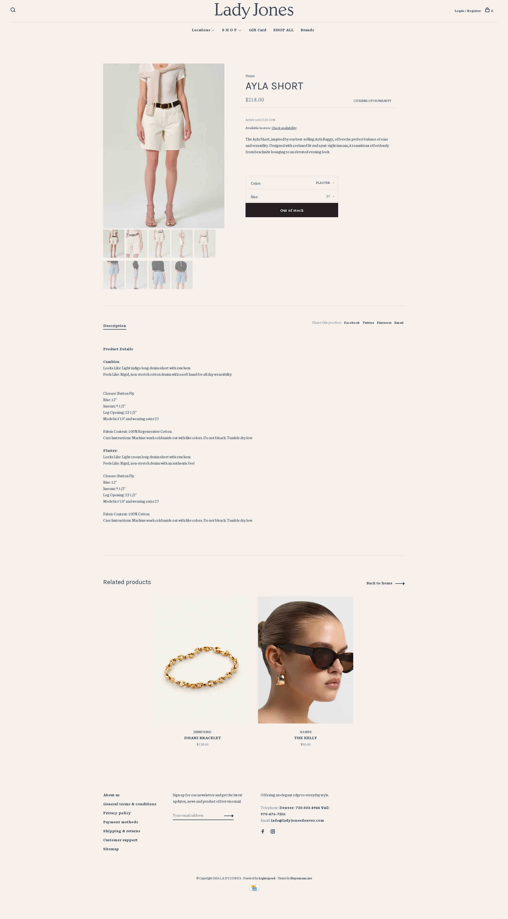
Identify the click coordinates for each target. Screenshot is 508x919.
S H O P (230, 29)
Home (250, 75)
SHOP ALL (283, 29)
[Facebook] (263, 831)
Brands (307, 29)
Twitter (368, 322)
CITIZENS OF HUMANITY (372, 100)
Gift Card (257, 29)
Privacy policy (117, 812)
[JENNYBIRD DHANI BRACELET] (202, 660)
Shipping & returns (121, 830)
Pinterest (384, 322)
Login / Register (468, 10)
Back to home (379, 582)
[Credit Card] (254, 889)
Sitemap (111, 848)
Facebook (352, 322)
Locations (201, 29)
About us (111, 794)
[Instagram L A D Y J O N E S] (273, 831)
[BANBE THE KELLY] (305, 660)
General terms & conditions (129, 803)
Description (114, 325)
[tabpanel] (163, 145)
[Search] (14, 10)
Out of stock (291, 210)
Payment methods (120, 821)
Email (398, 322)
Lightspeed (267, 878)
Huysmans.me (301, 878)
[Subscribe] (227, 815)
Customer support (120, 839)
